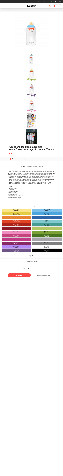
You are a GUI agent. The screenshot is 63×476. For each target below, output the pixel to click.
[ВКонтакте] (23, 159)
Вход (39, 1)
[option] (31, 31)
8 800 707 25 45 (47, 1)
